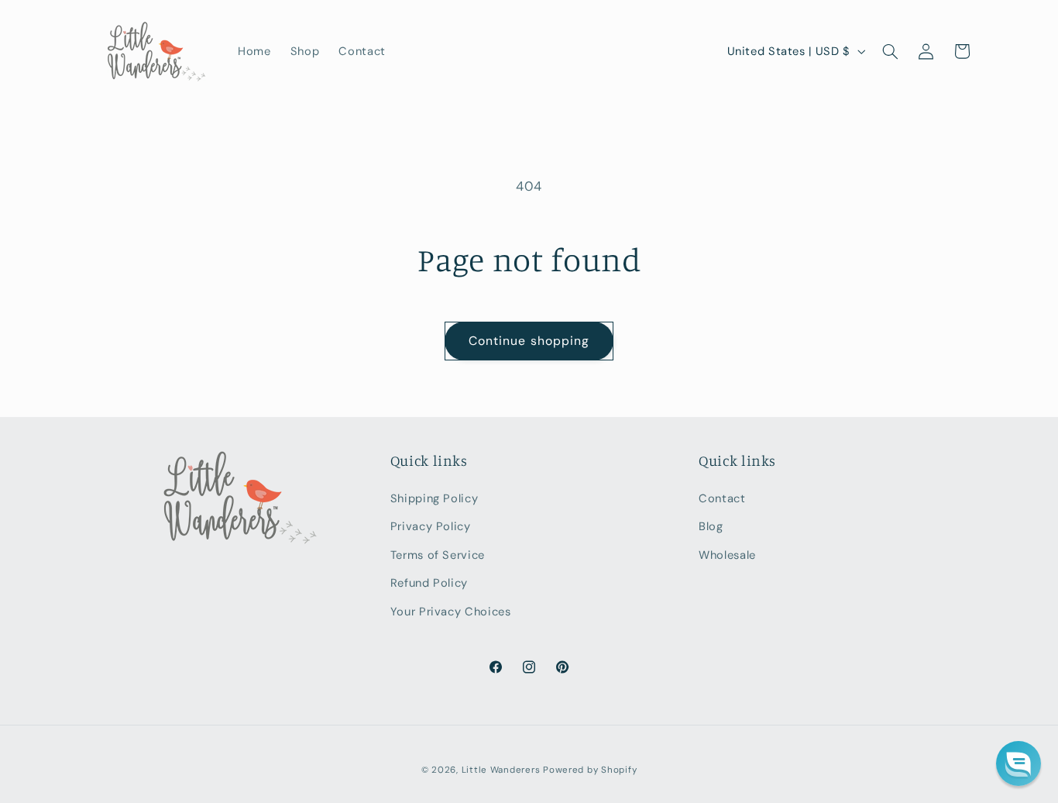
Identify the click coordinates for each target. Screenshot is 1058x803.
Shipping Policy (434, 498)
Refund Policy (429, 583)
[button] (890, 51)
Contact (722, 498)
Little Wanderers (501, 770)
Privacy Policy (430, 526)
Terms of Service (437, 555)
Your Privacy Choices (450, 611)
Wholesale (727, 555)
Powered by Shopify (590, 770)
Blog (711, 526)
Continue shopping (529, 341)
